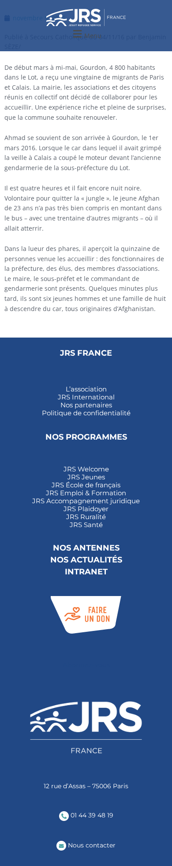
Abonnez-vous (86, 665)
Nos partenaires (86, 405)
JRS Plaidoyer (86, 509)
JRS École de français (86, 485)
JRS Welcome (86, 469)
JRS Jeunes (86, 477)
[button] (86, 34)
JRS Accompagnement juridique (86, 501)
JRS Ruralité (86, 517)
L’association (86, 389)
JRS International (86, 397)
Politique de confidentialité (86, 413)
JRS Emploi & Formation (86, 493)
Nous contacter (91, 845)
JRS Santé (86, 525)
